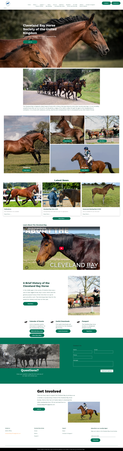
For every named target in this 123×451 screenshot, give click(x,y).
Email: (96, 349)
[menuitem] (29, 5)
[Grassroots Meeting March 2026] (101, 194)
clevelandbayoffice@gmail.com (13, 433)
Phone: (75, 355)
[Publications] (22, 194)
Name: (75, 349)
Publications (7, 209)
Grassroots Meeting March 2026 (92, 209)
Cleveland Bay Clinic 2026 (50, 209)
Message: (75, 360)
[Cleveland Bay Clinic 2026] (61, 194)
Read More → (8, 214)
